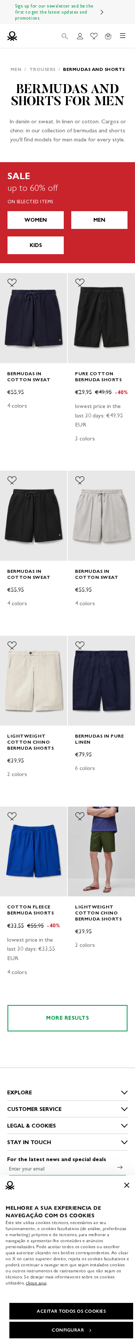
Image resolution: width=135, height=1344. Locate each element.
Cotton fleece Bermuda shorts (30, 910)
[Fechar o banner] (126, 1185)
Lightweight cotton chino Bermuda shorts (30, 742)
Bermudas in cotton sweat (28, 376)
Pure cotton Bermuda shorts (98, 376)
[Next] (102, 12)
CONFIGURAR (68, 1330)
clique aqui (36, 1283)
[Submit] (120, 1167)
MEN (99, 220)
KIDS (36, 245)
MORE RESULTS (67, 1018)
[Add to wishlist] (12, 283)
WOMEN (35, 220)
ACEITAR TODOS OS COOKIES (71, 1311)
